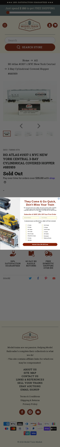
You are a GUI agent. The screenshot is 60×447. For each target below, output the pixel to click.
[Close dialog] (59, 198)
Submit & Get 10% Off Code (40, 244)
